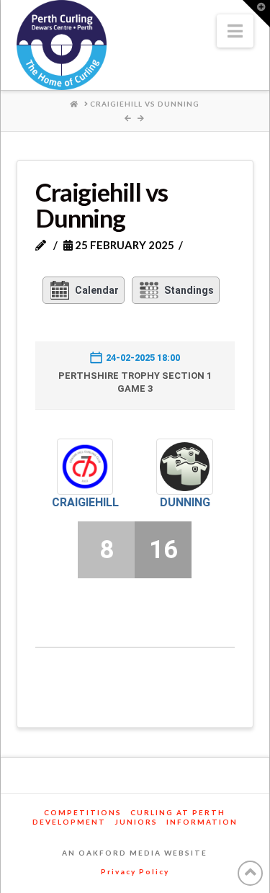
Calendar (97, 290)
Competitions (83, 812)
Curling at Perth (177, 812)
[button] (235, 31)
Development (69, 821)
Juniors (136, 821)
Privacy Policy (135, 871)
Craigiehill (85, 502)
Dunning (185, 502)
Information (202, 821)
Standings (189, 290)
